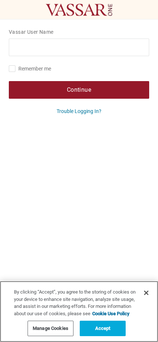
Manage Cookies (50, 328)
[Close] (146, 293)
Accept (103, 328)
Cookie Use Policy (110, 313)
